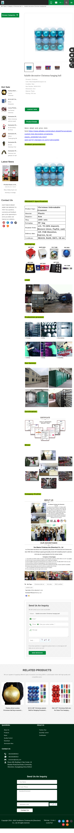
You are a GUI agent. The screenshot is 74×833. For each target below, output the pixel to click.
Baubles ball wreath (8, 38)
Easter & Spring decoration (7, 64)
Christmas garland (8, 30)
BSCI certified (58, 584)
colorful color (29, 587)
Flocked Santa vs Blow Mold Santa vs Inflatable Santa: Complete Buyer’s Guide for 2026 (7, 184)
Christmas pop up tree (9, 34)
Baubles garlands (8, 42)
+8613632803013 (13, 756)
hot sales (49, 584)
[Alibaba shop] (7, 226)
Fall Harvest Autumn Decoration (8, 58)
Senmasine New (8, 743)
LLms (53, 820)
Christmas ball (17, 6)
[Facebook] (11, 222)
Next (18, 178)
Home (4, 6)
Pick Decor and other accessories (9, 79)
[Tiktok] (15, 222)
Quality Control (8, 738)
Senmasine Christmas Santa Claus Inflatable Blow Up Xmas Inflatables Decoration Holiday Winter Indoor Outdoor (12, 125)
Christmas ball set (39, 584)
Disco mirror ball (7, 68)
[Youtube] (3, 222)
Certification (42, 735)
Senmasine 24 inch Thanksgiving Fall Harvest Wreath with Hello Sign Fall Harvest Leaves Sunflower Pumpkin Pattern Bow (12, 133)
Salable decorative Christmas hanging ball (48, 613)
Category (10, 6)
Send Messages (37, 653)
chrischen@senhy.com (14, 759)
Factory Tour (42, 730)
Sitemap (46, 820)
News (5, 735)
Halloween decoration (9, 53)
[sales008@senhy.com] (29, 596)
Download (7, 740)
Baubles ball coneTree (9, 46)
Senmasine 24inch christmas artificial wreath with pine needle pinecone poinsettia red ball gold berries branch (12, 116)
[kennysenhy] (26, 596)
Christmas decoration (9, 49)
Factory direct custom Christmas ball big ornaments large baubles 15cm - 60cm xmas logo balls (12, 90)
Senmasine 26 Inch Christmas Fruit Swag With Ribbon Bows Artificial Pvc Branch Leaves (12, 142)
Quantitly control (43, 732)
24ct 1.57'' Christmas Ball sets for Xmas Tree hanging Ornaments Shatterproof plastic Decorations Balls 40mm (61, 709)
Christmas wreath (8, 27)
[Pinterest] (3, 226)
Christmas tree (7, 23)
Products (6, 732)
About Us (6, 730)
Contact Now (32, 109)
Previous (2, 178)
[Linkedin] (7, 222)
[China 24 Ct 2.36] (4, 100)
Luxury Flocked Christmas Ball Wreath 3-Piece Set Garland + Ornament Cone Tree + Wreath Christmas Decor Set (12, 108)
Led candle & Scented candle (9, 73)
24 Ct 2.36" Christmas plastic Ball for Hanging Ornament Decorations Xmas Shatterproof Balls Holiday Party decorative (12, 99)
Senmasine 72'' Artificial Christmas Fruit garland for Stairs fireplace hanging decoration (12, 151)
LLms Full (49, 823)
